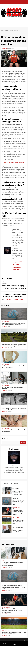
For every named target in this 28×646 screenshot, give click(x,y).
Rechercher (5, 439)
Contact (9, 640)
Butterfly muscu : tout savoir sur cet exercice (13, 284)
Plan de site (3, 640)
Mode (3, 560)
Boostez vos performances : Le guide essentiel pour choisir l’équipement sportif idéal (14, 314)
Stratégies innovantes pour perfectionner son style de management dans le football (6, 529)
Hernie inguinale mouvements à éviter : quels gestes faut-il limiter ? (14, 357)
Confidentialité (15, 640)
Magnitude (21, 643)
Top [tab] (11, 483)
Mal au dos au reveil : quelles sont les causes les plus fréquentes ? (14, 421)
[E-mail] (4, 275)
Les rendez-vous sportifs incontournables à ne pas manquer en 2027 (6, 520)
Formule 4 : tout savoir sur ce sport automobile (15, 287)
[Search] (26, 25)
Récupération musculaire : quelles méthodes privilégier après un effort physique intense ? (6, 511)
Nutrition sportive (16, 507)
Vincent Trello (4, 48)
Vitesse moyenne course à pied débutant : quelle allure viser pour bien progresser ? (14, 335)
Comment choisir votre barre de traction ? (14, 299)
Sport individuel (4, 33)
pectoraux (6, 110)
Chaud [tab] (16, 483)
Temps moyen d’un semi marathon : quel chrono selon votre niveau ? (14, 399)
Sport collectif (16, 517)
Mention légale (22, 640)
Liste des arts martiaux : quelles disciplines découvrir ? (14, 378)
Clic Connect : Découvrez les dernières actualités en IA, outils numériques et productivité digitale (6, 490)
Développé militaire (9, 281)
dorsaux (23, 109)
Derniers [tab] (5, 483)
